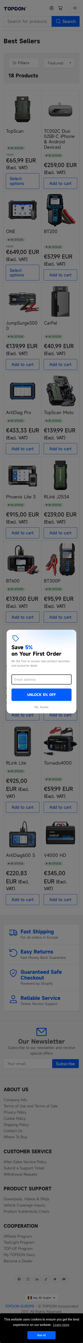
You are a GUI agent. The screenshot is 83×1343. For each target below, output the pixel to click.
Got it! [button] (41, 1335)
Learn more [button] (61, 1325)
